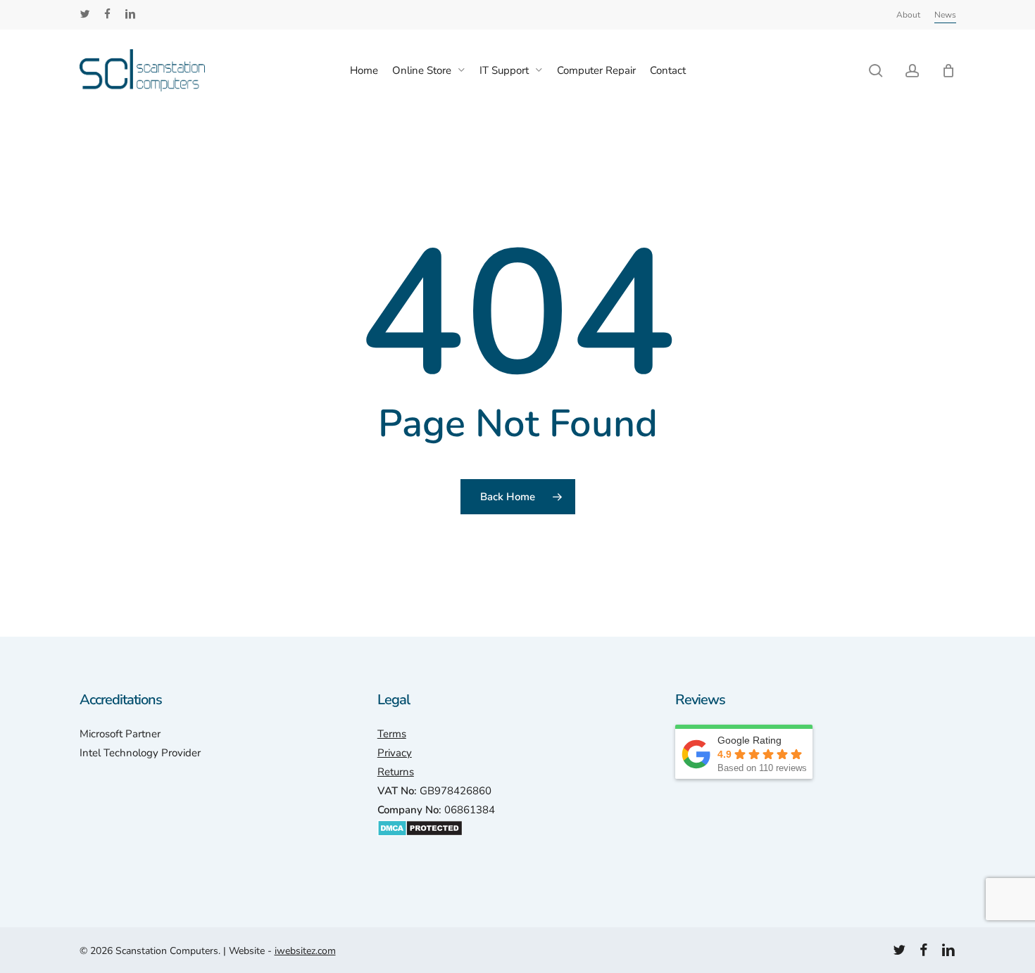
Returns (395, 772)
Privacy (394, 753)
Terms (391, 734)
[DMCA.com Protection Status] (420, 844)
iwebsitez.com (305, 951)
